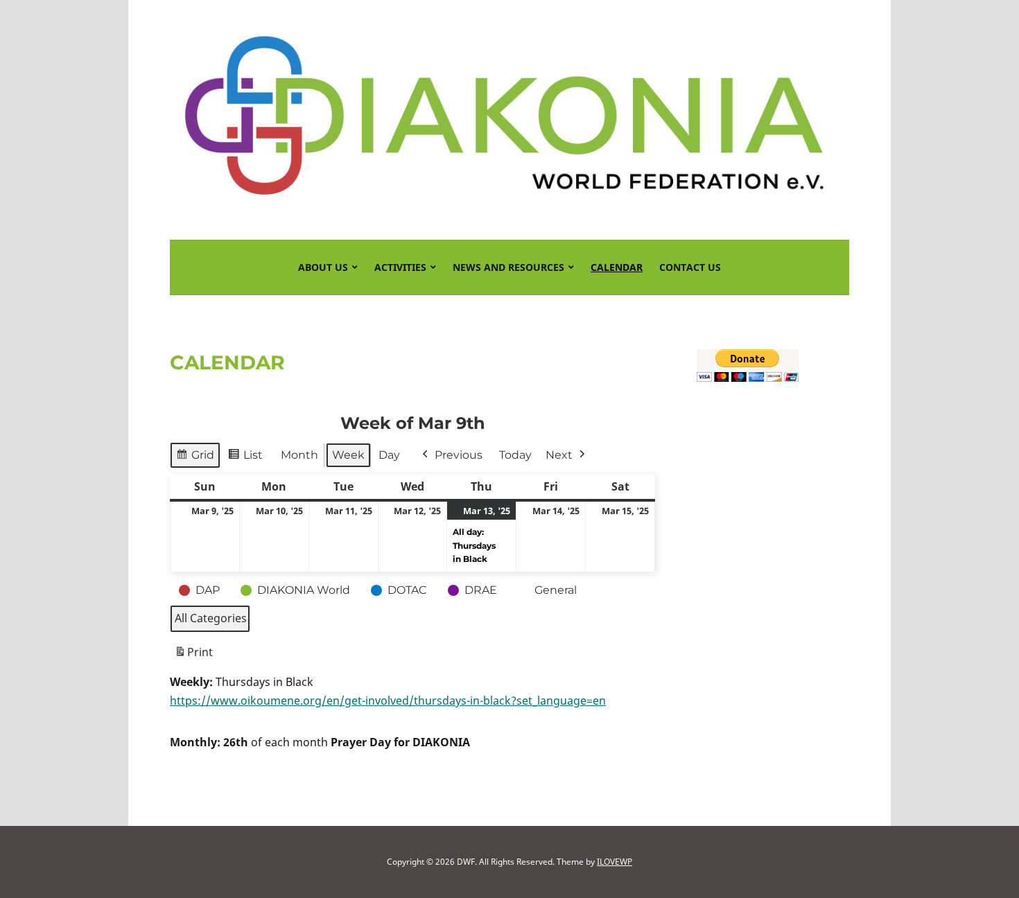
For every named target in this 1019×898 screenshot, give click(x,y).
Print (193, 655)
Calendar (617, 267)
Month (299, 454)
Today (515, 454)
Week (348, 454)
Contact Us (690, 267)
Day (389, 454)
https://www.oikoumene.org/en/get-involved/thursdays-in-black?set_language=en (388, 700)
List (253, 458)
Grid (202, 458)
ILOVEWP (614, 862)
